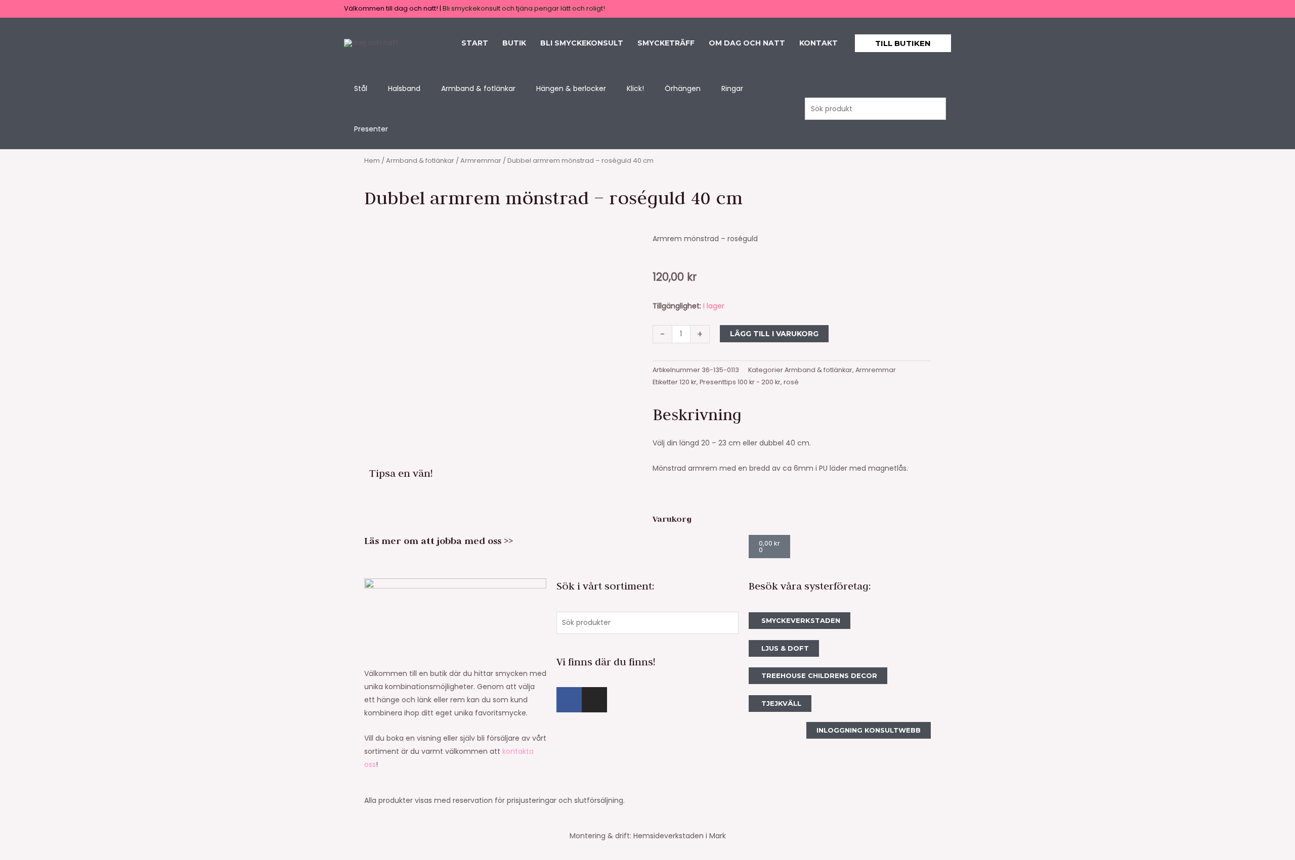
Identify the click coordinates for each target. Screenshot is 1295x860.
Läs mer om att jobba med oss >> (438, 541)
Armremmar (480, 160)
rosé (791, 382)
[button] (903, 43)
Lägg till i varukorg (774, 333)
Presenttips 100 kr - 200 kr (740, 382)
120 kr (688, 382)
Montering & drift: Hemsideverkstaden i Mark (648, 836)
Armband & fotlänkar (420, 160)
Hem (372, 160)
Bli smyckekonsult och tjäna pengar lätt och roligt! (524, 8)
